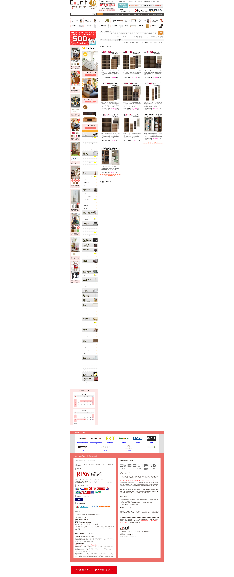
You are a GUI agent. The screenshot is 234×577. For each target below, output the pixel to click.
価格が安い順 (139, 42)
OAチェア (86, 182)
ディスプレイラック (89, 202)
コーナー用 (86, 233)
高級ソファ (86, 347)
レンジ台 (86, 165)
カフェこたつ (87, 333)
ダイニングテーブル (89, 138)
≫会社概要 (140, 1)
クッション (86, 364)
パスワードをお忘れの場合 (150, 33)
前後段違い (86, 193)
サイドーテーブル (88, 149)
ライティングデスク (142, 14)
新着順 (155, 42)
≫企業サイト (159, 1)
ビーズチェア (87, 367)
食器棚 (85, 159)
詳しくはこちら (91, 461)
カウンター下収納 (88, 162)
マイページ (132, 33)
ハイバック (86, 361)
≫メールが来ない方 (123, 1)
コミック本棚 (87, 216)
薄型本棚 (86, 199)
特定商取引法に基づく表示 (156, 37)
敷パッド (86, 322)
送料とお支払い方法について (124, 37)
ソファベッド (87, 350)
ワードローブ (87, 267)
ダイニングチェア (88, 141)
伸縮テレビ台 (87, 229)
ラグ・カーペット (88, 382)
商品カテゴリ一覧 (104, 40)
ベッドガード (87, 325)
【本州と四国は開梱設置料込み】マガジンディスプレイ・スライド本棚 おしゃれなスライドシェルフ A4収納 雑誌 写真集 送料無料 (153, 135)
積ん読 (85, 208)
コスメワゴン (87, 253)
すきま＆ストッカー (89, 168)
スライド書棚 (87, 196)
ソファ (85, 344)
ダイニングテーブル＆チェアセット (91, 145)
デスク (85, 179)
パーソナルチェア (88, 353)
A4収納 (86, 205)
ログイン (139, 33)
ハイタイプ (86, 235)
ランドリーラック (152, 14)
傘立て (85, 286)
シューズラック (87, 283)
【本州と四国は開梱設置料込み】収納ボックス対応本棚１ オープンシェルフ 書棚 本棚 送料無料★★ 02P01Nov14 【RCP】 (110, 168)
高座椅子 (86, 369)
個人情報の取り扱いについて (141, 37)
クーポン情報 (114, 33)
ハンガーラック (127, 14)
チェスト (86, 264)
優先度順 (132, 42)
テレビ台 (86, 227)
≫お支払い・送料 (132, 1)
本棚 (122, 14)
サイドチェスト (87, 185)
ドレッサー (134, 14)
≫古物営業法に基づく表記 (149, 1)
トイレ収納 (159, 14)
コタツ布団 (86, 336)
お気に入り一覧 (123, 33)
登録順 (160, 42)
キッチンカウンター (115, 14)
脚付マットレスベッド (89, 308)
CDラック (86, 219)
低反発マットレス (88, 314)
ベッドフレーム (87, 311)
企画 (114, 40)
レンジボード (107, 14)
